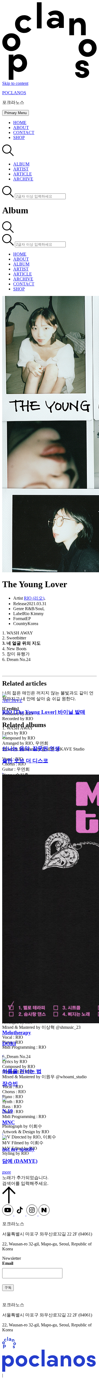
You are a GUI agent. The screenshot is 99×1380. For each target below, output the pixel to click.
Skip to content (15, 83)
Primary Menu (15, 113)
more (6, 1172)
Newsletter (11, 1258)
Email (7, 1263)
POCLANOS (14, 92)
